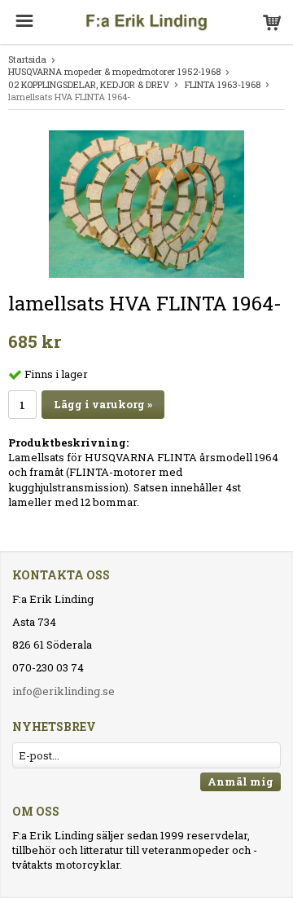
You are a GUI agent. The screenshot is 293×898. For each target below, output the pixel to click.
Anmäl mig (240, 781)
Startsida (27, 59)
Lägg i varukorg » (103, 404)
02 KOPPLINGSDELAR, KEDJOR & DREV (88, 84)
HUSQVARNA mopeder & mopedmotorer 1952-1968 (114, 71)
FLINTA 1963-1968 (222, 84)
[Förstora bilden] (146, 203)
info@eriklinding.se (63, 691)
